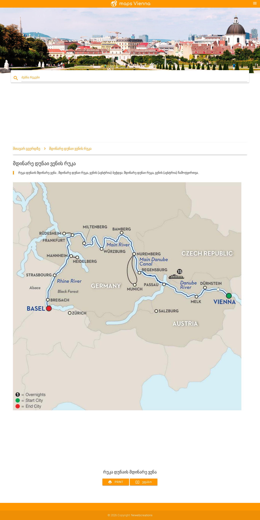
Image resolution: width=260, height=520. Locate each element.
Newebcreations (141, 515)
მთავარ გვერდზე (26, 149)
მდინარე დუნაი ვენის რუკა (70, 149)
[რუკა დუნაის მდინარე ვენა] (127, 409)
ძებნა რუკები (31, 77)
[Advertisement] (127, 116)
